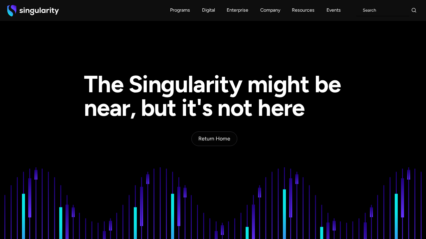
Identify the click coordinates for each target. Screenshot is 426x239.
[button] (180, 10)
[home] (33, 10)
